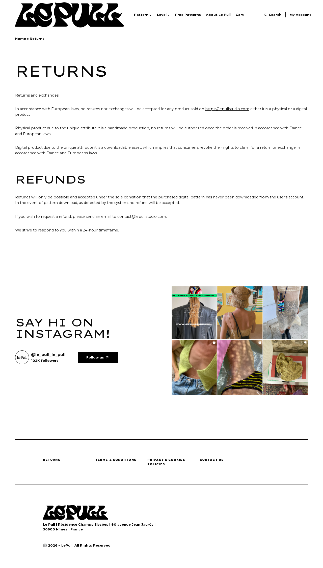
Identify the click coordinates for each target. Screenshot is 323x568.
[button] (272, 14)
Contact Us (212, 460)
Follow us (95, 357)
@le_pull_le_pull (48, 354)
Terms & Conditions (116, 460)
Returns (52, 460)
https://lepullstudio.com (227, 109)
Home (20, 39)
